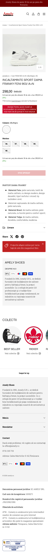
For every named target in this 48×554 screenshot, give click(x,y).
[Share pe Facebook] (17, 236)
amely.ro (5, 76)
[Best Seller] (12, 335)
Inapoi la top (24, 373)
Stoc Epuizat (24, 173)
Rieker (33, 349)
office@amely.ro (12, 446)
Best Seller (12, 349)
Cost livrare (16, 101)
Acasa (4, 25)
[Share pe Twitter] (11, 236)
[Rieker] (33, 335)
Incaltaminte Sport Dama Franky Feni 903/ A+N (26, 25)
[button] (38, 14)
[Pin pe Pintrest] (22, 236)
